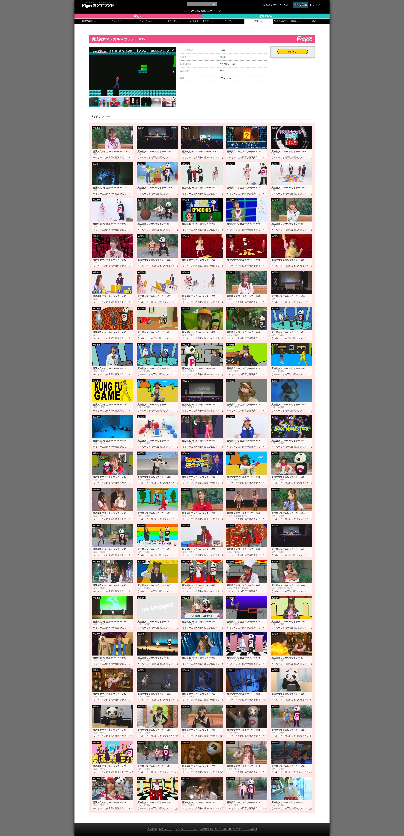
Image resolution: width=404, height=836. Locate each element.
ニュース (145, 21)
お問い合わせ (166, 829)
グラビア (173, 21)
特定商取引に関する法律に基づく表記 (220, 829)
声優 (259, 21)
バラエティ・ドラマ (202, 21)
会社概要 (152, 829)
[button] (173, 50)
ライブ (230, 21)
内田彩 (223, 57)
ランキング (117, 21)
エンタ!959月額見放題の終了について (202, 11)
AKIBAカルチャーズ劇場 (287, 21)
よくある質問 (250, 829)
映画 (315, 21)
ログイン (292, 51)
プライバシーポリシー (187, 829)
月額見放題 (88, 21)
